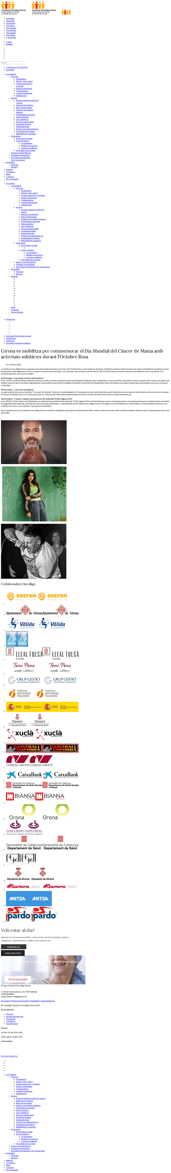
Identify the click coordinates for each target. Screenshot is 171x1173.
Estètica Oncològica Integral (33, 219)
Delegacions (26, 205)
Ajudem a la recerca (34, 255)
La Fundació (16, 186)
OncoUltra (10, 35)
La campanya (31, 252)
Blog (13, 307)
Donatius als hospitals (25, 264)
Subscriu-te (13, 947)
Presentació (26, 190)
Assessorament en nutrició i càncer (31, 1098)
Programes (21, 243)
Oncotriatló (11, 30)
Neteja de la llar (27, 233)
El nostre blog (12, 1023)
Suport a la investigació (26, 262)
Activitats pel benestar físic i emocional (33, 267)
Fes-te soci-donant (18, 979)
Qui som (19, 188)
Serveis (19, 207)
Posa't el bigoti (27, 250)
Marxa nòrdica (27, 224)
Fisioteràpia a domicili (30, 221)
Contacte (15, 309)
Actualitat (15, 269)
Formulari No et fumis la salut (18, 336)
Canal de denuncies (29, 202)
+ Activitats (11, 37)
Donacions (10, 319)
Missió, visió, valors (29, 193)
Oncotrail (10, 21)
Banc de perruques (29, 217)
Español (9, 44)
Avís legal (5, 1001)
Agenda (14, 276)
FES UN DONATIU (9, 1056)
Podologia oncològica (30, 238)
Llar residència (27, 226)
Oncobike (10, 25)
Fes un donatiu (17, 312)
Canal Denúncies (48, 1001)
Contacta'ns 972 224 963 (17, 67)
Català (9, 42)
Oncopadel (11, 32)
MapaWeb (34, 1001)
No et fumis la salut (29, 245)
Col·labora (10, 1021)
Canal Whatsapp (13, 953)
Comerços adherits (34, 257)
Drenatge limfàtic (28, 231)
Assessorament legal (30, 228)
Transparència (27, 200)
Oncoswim (10, 23)
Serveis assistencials (14, 1016)
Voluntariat (11, 338)
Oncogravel (11, 28)
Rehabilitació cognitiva (31, 240)
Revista (19, 274)
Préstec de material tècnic (32, 236)
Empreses (10, 340)
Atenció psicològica (29, 214)
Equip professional (29, 197)
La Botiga (10, 69)
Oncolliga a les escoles (30, 259)
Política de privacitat (20, 1001)
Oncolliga (10, 18)
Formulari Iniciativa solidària (18, 343)
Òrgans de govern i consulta (33, 195)
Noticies (19, 271)
